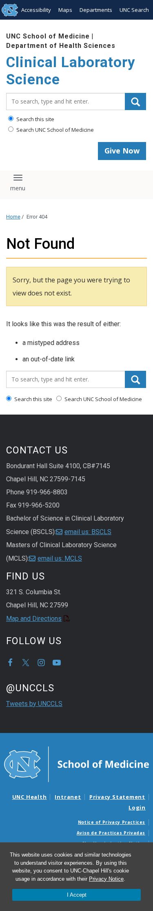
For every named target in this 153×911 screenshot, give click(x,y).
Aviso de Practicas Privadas (111, 833)
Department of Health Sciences (60, 46)
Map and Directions (34, 618)
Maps (65, 10)
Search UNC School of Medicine (54, 129)
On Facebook (10, 662)
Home (13, 217)
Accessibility (36, 10)
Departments (96, 10)
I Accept (76, 895)
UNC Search (134, 10)
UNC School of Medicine (48, 36)
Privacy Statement (117, 797)
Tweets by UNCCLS (34, 704)
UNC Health (29, 797)
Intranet (68, 797)
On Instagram (41, 662)
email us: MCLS (60, 558)
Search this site (34, 119)
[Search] (135, 101)
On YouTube (57, 662)
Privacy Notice (106, 879)
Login (137, 807)
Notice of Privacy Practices (111, 822)
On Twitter (26, 662)
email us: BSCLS (87, 532)
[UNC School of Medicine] (76, 763)
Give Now (122, 151)
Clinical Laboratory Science (70, 71)
